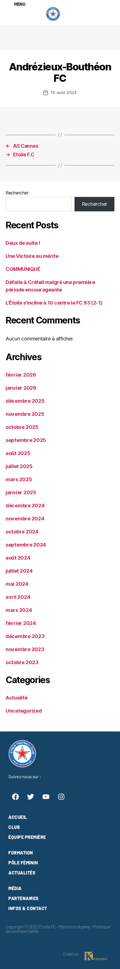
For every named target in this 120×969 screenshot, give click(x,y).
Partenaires (23, 898)
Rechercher (17, 193)
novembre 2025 (25, 414)
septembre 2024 (26, 545)
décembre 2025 (25, 401)
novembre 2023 (25, 649)
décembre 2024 (25, 505)
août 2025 (18, 453)
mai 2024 (17, 584)
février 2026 (21, 375)
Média (15, 888)
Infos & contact (27, 908)
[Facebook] (15, 797)
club (14, 827)
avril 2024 (18, 597)
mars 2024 (19, 610)
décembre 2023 (25, 636)
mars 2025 (19, 479)
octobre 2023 (22, 662)
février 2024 (21, 623)
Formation (20, 852)
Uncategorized (24, 711)
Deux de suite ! (23, 243)
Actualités (21, 872)
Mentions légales (74, 926)
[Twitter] (31, 797)
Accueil (17, 817)
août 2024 (18, 558)
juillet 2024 (19, 571)
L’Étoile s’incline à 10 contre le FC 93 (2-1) (54, 303)
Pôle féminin (23, 862)
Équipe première (27, 837)
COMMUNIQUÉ (23, 269)
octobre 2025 (22, 427)
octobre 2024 (22, 532)
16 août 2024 (64, 92)
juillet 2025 (19, 466)
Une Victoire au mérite (32, 256)
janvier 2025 (21, 492)
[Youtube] (46, 797)
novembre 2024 (25, 518)
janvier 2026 (21, 388)
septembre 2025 (26, 440)
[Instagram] (61, 797)
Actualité (17, 698)
